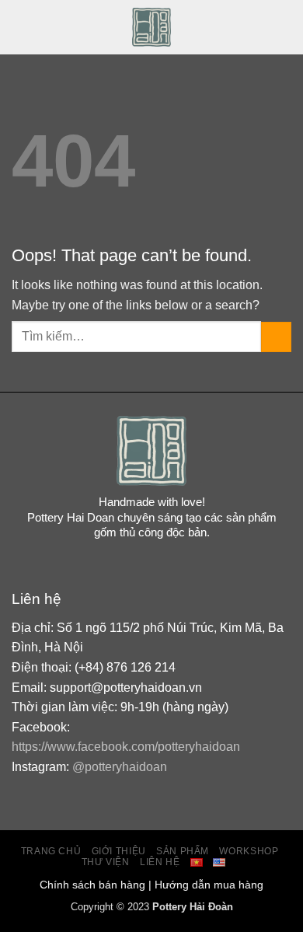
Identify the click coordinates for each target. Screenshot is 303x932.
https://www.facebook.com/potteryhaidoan (126, 746)
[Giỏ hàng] (283, 27)
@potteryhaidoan (119, 766)
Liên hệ (159, 862)
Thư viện (106, 862)
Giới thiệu (119, 851)
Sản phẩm (182, 851)
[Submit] (276, 337)
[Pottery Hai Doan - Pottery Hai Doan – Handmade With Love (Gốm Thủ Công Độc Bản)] (152, 27)
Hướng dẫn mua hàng (209, 884)
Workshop (248, 851)
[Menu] (21, 27)
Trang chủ (51, 851)
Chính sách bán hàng (92, 884)
